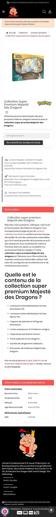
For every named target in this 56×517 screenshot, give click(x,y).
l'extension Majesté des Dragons (20, 363)
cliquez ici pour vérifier (14, 504)
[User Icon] (49, 11)
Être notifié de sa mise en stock (23, 142)
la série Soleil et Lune (35, 360)
